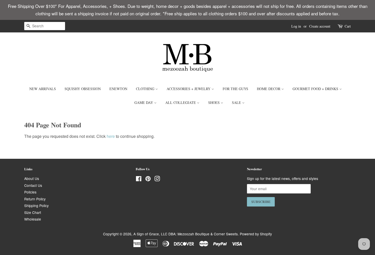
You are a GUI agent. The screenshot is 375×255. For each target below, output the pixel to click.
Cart (348, 26)
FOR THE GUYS (235, 88)
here (111, 136)
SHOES (214, 102)
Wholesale (32, 219)
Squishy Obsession (83, 88)
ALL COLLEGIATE (181, 102)
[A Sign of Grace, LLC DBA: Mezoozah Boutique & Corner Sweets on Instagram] (157, 179)
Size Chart (32, 212)
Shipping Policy (36, 205)
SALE (237, 102)
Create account (319, 26)
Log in (296, 26)
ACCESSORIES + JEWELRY (189, 88)
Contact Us (33, 185)
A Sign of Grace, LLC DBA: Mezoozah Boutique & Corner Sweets (185, 233)
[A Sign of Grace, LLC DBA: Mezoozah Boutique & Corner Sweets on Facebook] (139, 179)
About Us (31, 178)
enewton (118, 88)
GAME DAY (144, 102)
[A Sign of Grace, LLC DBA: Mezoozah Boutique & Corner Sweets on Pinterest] (148, 179)
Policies (30, 192)
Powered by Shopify (256, 233)
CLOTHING (145, 88)
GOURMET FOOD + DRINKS (316, 88)
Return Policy (35, 198)
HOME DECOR (269, 88)
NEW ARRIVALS (42, 88)
